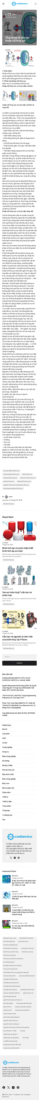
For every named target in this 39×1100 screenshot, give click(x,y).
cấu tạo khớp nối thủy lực (11, 474)
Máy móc (5, 783)
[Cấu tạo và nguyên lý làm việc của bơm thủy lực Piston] (19, 619)
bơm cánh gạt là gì (9, 941)
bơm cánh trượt (23, 941)
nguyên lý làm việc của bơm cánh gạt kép (16, 1027)
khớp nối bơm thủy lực (10, 478)
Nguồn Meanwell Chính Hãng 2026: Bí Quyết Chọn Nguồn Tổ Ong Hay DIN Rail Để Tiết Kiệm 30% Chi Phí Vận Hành (19, 688)
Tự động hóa (7, 815)
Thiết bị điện (7, 801)
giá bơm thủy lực (28, 993)
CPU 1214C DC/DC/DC (10, 969)
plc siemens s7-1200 (9, 1031)
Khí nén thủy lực (8, 504)
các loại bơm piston (9, 976)
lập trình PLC (7, 1007)
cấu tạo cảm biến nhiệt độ (11, 993)
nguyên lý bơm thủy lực (10, 1020)
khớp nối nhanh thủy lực (27, 478)
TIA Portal (25, 1038)
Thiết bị (5, 797)
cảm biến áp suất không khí (11, 986)
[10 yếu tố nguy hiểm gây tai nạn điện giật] (6, 895)
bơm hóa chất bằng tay (10, 945)
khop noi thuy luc (8, 481)
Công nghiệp (7, 747)
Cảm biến (6, 734)
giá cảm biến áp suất (9, 996)
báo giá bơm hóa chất (26, 938)
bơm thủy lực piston (9, 955)
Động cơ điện (7, 765)
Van (3, 819)
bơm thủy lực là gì (27, 952)
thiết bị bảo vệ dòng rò (10, 1034)
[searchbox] (19, 656)
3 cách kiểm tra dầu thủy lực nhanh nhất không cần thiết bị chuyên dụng (23, 912)
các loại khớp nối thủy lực (11, 471)
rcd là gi (22, 1031)
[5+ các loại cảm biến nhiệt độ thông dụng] (6, 924)
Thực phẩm (6, 806)
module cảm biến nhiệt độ (23, 1007)
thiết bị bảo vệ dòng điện (11, 1038)
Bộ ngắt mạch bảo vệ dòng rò (12, 965)
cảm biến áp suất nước (27, 989)
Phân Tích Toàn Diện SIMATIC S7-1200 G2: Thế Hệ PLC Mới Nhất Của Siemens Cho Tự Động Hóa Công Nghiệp (18, 705)
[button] (3, 4)
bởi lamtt (15, 876)
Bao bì (4, 729)
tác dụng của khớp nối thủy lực (13, 488)
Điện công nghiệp (9, 756)
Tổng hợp (6, 810)
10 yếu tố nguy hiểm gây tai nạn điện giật (24, 898)
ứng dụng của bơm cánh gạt (12, 1044)
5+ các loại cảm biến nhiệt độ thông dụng (23, 927)
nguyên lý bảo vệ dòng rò (11, 1024)
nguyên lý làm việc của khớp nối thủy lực (16, 485)
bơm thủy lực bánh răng (10, 952)
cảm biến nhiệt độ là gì (10, 979)
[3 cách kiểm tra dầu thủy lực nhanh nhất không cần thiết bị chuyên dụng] (6, 908)
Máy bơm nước (8, 774)
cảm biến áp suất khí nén (11, 983)
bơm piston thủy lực (27, 948)
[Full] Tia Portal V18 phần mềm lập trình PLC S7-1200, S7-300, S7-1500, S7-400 (24, 883)
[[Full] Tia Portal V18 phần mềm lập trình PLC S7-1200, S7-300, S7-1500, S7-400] (6, 879)
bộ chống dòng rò (9, 962)
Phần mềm (6, 792)
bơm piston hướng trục (10, 948)
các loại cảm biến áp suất (27, 976)
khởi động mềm (8, 1003)
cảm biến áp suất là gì (10, 989)
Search (19, 663)
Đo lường (5, 761)
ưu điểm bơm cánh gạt (10, 1041)
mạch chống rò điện (9, 1013)
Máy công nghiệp (9, 779)
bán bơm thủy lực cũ (9, 938)
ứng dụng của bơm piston (11, 1048)
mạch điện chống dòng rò (11, 1017)
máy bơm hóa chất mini (22, 1010)
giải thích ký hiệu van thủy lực (12, 1000)
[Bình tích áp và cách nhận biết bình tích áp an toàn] (19, 531)
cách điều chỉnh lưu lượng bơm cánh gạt (16, 972)
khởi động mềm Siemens (24, 1003)
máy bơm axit (7, 1010)
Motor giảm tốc (8, 788)
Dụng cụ (5, 752)
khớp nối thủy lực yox (24, 481)
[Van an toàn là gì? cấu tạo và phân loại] (19, 575)
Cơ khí (4, 743)
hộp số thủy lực (27, 474)
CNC (4, 738)
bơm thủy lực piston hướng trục (13, 958)
